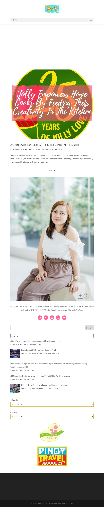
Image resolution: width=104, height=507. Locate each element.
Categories (14, 400)
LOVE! (39, 344)
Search (89, 328)
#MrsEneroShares (49, 149)
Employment (31, 344)
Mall (49, 353)
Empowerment (43, 388)
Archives (13, 412)
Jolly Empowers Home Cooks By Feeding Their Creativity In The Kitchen (44, 144)
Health (39, 353)
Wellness (55, 353)
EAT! (60, 149)
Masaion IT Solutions (66, 503)
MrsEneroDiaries (20, 149)
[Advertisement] (52, 43)
